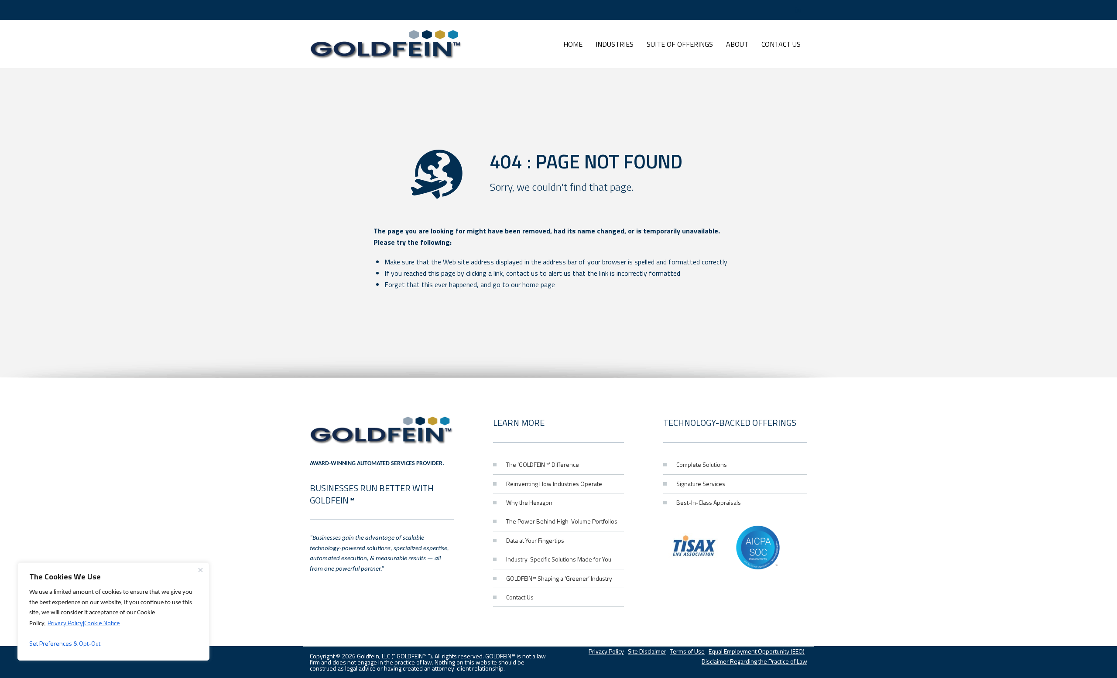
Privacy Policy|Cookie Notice (84, 622)
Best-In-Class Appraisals (708, 502)
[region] (113, 611)
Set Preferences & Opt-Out (64, 643)
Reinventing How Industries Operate (554, 483)
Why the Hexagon (529, 502)
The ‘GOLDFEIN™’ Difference (542, 464)
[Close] (200, 570)
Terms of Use (687, 651)
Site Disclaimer (647, 651)
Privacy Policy (606, 651)
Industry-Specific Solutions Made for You (558, 559)
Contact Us (520, 597)
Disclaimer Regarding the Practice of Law (754, 661)
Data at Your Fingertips (535, 540)
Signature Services (700, 483)
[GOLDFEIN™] (386, 44)
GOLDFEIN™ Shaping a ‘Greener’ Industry (559, 578)
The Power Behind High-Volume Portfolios (561, 521)
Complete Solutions (701, 464)
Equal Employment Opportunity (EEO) (757, 651)
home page (538, 284)
